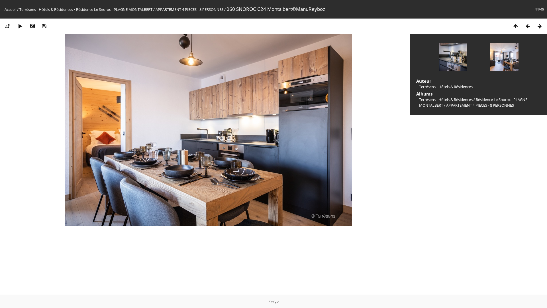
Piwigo (273, 301)
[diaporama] (20, 26)
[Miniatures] (516, 26)
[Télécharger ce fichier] (44, 26)
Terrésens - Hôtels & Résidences (46, 9)
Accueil (10, 9)
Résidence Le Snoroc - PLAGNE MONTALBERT (114, 9)
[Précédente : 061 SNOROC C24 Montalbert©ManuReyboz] (528, 26)
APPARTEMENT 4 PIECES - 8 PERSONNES (189, 9)
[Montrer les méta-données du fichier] (32, 26)
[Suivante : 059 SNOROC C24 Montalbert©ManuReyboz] (540, 26)
